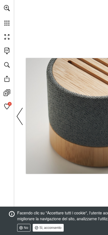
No (26, 228)
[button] (7, 8)
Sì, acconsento (50, 228)
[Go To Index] (38, 60)
